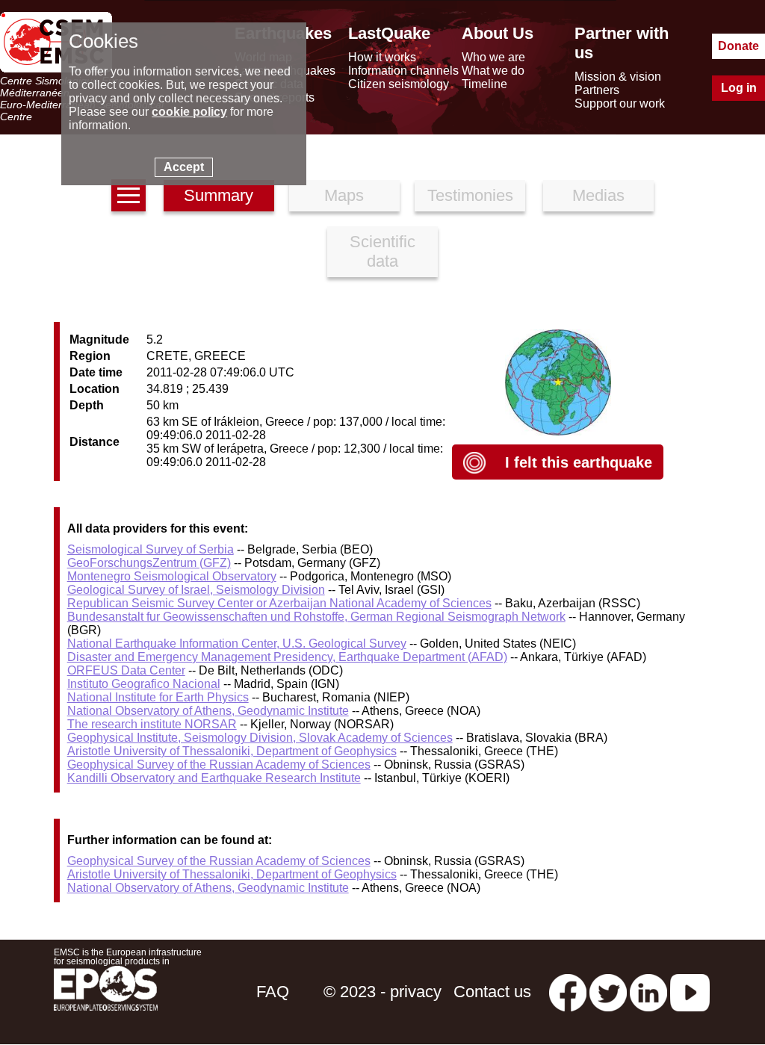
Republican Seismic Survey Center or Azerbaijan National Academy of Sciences (279, 603)
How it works (382, 57)
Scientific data (382, 251)
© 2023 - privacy (382, 991)
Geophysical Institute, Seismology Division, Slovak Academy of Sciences (260, 737)
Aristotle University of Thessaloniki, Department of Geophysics (232, 751)
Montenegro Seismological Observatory (171, 576)
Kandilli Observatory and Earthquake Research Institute (214, 778)
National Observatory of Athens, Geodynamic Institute (208, 710)
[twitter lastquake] (608, 991)
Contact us (492, 991)
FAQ (272, 991)
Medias (598, 195)
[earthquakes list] (128, 195)
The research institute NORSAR (152, 724)
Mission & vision (617, 76)
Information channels (403, 70)
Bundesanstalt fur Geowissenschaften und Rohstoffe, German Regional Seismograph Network (316, 616)
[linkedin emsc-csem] (648, 991)
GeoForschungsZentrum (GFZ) (149, 562)
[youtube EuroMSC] (690, 991)
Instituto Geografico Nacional (143, 683)
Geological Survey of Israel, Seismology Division (196, 589)
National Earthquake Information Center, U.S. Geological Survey (236, 643)
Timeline (484, 84)
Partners (596, 90)
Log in (739, 87)
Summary (218, 195)
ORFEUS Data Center (126, 670)
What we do (493, 70)
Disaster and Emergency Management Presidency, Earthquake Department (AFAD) (287, 657)
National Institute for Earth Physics (158, 697)
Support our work (619, 103)
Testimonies (470, 195)
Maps (344, 195)
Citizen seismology (398, 84)
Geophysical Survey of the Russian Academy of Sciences (219, 764)
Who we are (493, 57)
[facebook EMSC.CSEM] (567, 991)
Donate (738, 46)
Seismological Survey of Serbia (150, 549)
